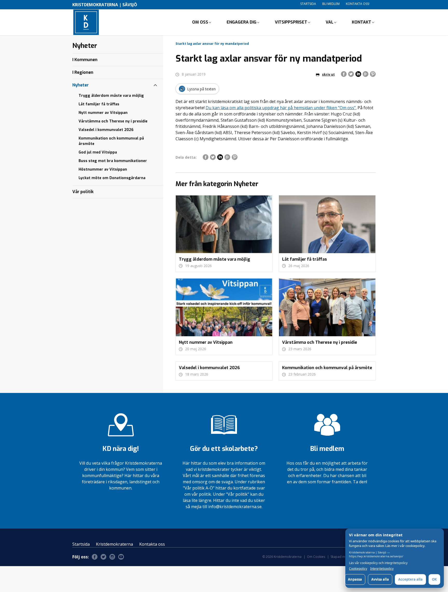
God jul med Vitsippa (98, 152)
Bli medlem (331, 4)
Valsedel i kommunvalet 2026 (106, 129)
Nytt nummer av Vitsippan (103, 112)
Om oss (200, 22)
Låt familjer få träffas (99, 104)
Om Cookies (316, 556)
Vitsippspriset (291, 22)
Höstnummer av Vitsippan (103, 169)
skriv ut (328, 74)
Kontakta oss (152, 544)
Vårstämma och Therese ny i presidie (113, 121)
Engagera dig (241, 22)
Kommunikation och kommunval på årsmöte (111, 141)
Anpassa (355, 579)
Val (329, 22)
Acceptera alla (410, 579)
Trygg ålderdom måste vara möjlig (111, 95)
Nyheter (80, 85)
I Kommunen (84, 59)
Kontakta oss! (357, 4)
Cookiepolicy (358, 569)
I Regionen (82, 72)
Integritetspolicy (382, 569)
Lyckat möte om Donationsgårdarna (112, 178)
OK (434, 579)
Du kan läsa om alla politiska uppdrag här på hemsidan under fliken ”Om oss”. (281, 108)
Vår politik (83, 191)
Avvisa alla (380, 579)
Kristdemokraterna (114, 544)
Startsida (308, 4)
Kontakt (361, 22)
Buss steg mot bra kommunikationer (113, 160)
